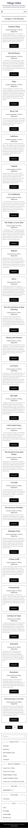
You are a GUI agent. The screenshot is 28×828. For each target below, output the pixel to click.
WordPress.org (7, 817)
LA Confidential (14, 194)
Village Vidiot (14, 3)
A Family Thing (14, 27)
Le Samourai (6, 759)
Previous (9, 727)
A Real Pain (6, 746)
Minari (13, 768)
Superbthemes (14, 825)
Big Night (14, 396)
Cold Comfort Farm (14, 425)
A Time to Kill (14, 559)
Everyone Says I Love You (14, 699)
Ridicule (14, 251)
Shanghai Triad (14, 531)
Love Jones (14, 366)
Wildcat (5, 756)
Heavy (14, 279)
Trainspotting (14, 587)
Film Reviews (6, 799)
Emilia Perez (6, 749)
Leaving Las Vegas (14, 616)
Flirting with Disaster (14, 338)
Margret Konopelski (8, 778)
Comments (6, 814)
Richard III (14, 644)
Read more (14, 46)
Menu (25, 11)
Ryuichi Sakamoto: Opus (9, 752)
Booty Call (14, 111)
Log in (4, 807)
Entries (6, 811)
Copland (14, 166)
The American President (14, 507)
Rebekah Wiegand (7, 774)
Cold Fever (14, 136)
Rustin (13, 771)
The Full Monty (14, 53)
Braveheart (14, 672)
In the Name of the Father (17, 781)
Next (20, 727)
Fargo (14, 81)
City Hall (14, 482)
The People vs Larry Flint (14, 222)
